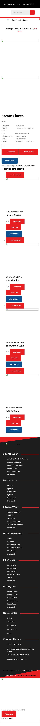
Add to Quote (9, 161)
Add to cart (11, 152)
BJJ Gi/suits (10, 277)
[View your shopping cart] (37, 20)
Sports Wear (10, 454)
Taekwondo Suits (15, 345)
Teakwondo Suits (19, 342)
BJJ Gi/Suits (12, 280)
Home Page (9, 29)
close (11, 718)
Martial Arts (17, 29)
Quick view (14, 227)
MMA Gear (9, 560)
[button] (3, 20)
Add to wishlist (29, 152)
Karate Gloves (27, 29)
